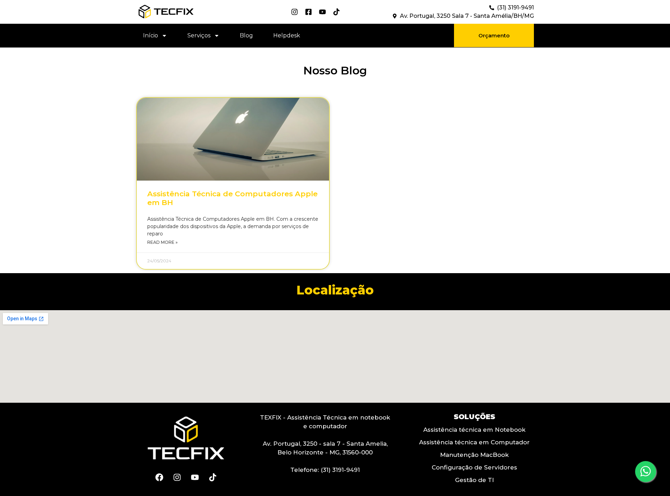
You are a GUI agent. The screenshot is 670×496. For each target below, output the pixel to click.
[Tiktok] (212, 477)
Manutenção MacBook (474, 454)
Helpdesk (286, 35)
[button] (494, 35)
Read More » (162, 242)
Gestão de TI (474, 479)
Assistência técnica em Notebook (474, 429)
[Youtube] (195, 477)
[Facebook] (159, 477)
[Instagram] (177, 477)
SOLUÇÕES (474, 417)
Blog (246, 35)
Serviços (198, 35)
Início (150, 35)
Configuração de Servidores (474, 467)
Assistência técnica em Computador (474, 442)
